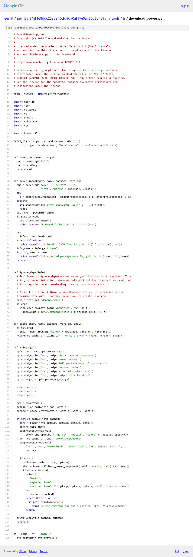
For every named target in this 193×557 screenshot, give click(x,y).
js (124, 18)
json (186, 551)
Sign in (185, 6)
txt (177, 551)
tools (115, 18)
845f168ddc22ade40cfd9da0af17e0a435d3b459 (66, 18)
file (81, 27)
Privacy (33, 551)
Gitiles (22, 551)
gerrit (9, 18)
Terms (43, 551)
